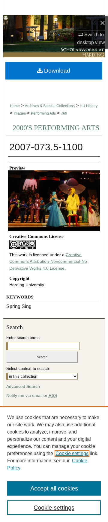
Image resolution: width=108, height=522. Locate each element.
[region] (54, 464)
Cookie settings (72, 453)
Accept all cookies (54, 488)
